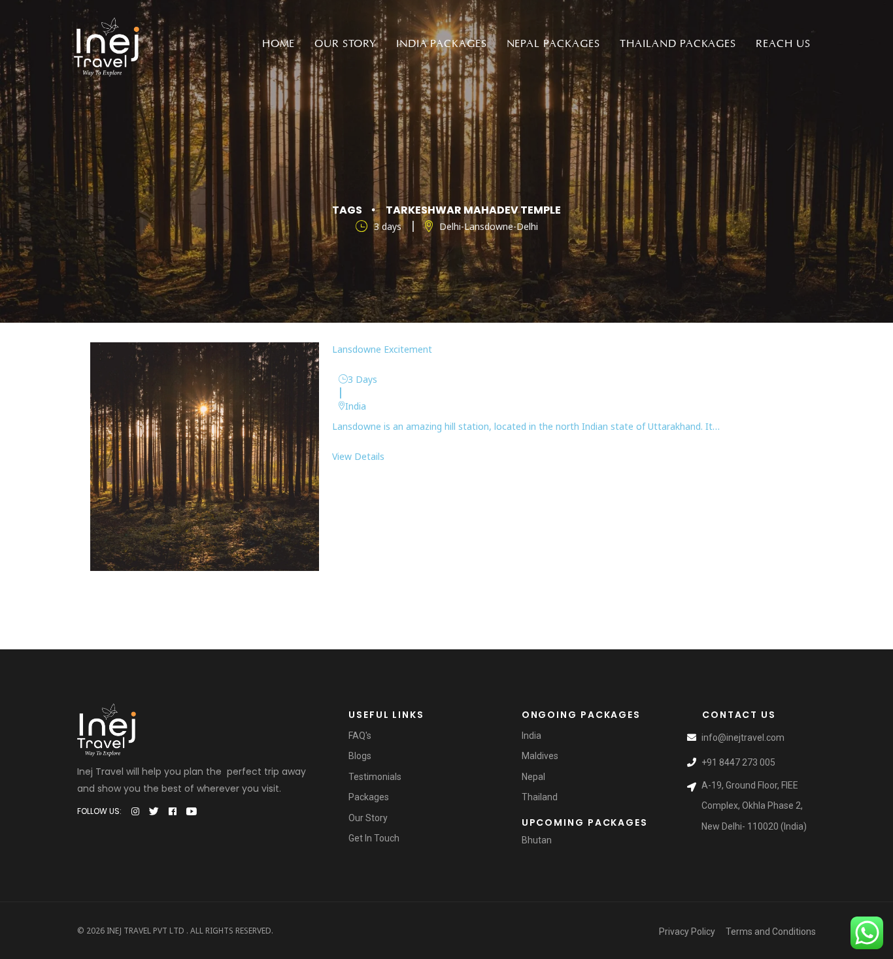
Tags (347, 210)
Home (278, 44)
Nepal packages (553, 44)
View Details (358, 456)
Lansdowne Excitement (382, 349)
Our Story (345, 44)
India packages (441, 44)
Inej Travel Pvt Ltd (145, 930)
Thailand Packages (678, 44)
